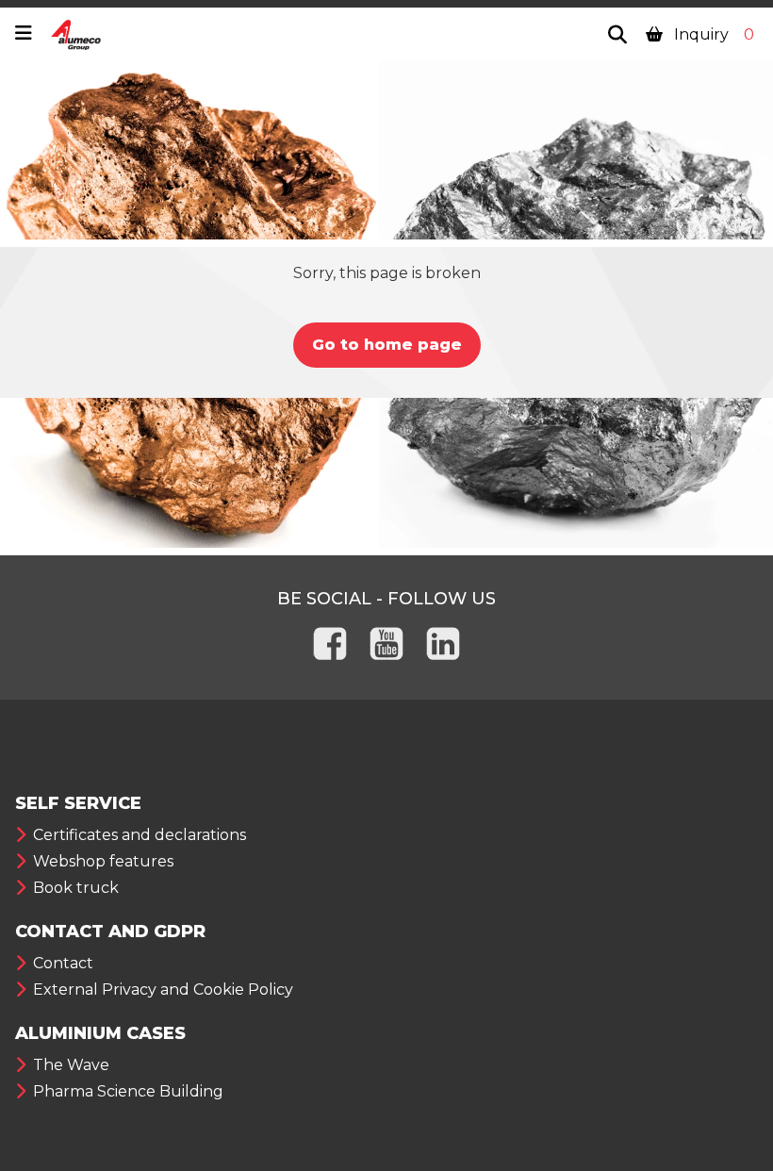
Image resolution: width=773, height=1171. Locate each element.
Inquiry (712, 34)
